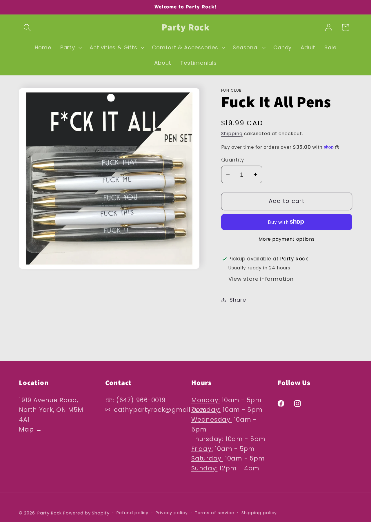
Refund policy (132, 512)
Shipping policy (259, 512)
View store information (260, 278)
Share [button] (238, 299)
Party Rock (49, 513)
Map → (30, 429)
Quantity (232, 160)
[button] (27, 27)
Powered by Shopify (86, 513)
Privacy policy (172, 512)
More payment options (286, 239)
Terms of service (214, 512)
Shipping (232, 133)
